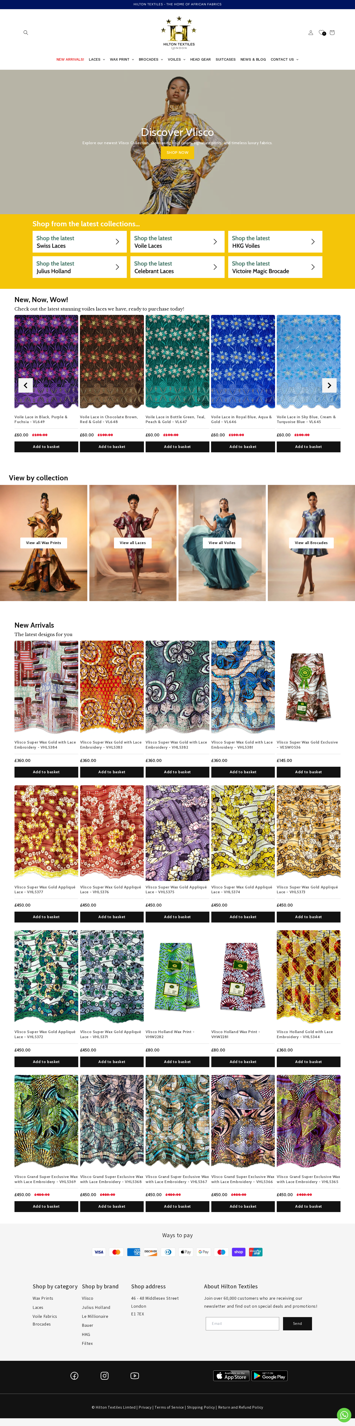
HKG (86, 1334)
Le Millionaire (95, 1316)
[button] (26, 32)
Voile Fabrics (45, 1316)
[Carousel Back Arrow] (25, 385)
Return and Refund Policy (240, 1407)
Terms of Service (169, 1407)
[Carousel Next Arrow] (329, 385)
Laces (38, 1307)
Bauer (87, 1325)
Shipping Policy (201, 1407)
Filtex (87, 1343)
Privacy (145, 1407)
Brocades (42, 1324)
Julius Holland (96, 1307)
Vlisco (87, 1298)
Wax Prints (43, 1298)
